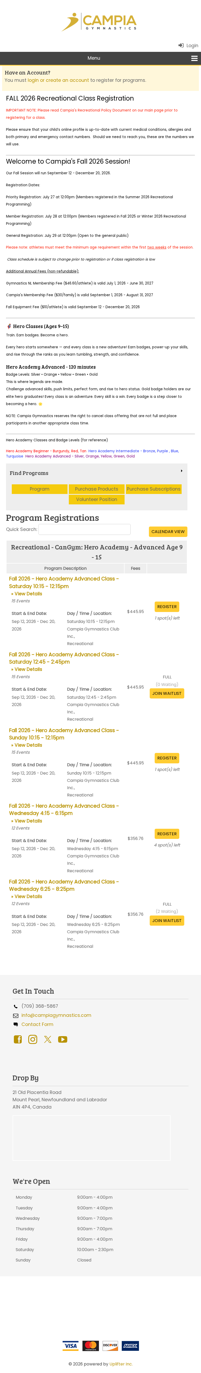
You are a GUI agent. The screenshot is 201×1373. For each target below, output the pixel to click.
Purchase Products (96, 489)
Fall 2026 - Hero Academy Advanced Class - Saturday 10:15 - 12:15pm (64, 586)
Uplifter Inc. (121, 1364)
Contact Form (36, 1024)
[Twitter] (49, 1038)
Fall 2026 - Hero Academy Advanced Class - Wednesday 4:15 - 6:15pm (64, 813)
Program (39, 489)
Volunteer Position (96, 499)
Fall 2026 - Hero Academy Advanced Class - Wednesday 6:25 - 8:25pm (64, 889)
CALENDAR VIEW (168, 532)
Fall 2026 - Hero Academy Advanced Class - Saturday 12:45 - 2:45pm (64, 661)
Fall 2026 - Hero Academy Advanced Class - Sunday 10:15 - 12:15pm (64, 737)
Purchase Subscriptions (154, 489)
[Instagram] (34, 1038)
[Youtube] (64, 1038)
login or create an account (58, 80)
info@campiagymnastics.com (55, 1015)
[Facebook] (19, 1038)
